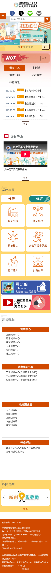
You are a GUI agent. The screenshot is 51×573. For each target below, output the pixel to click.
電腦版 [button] (25, 569)
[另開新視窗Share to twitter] (21, 13)
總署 (39, 199)
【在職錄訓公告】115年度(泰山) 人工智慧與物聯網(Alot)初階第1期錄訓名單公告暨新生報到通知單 (26, 110)
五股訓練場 (11, 410)
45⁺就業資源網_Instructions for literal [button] (27, 47)
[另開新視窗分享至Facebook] (12, 13)
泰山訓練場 (11, 414)
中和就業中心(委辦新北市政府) (21, 376)
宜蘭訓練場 (11, 421)
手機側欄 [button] (1, 14)
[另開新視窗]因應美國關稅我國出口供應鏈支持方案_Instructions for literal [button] (24, 47)
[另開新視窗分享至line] (30, 13)
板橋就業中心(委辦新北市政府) (21, 380)
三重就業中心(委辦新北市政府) (21, 372)
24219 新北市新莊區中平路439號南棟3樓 (21, 531)
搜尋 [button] (47, 19)
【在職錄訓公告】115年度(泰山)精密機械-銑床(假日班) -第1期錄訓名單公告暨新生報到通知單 (26, 97)
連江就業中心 (13, 353)
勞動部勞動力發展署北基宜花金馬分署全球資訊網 (25, 4)
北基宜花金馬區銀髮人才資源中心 (23, 448)
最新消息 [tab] (14, 67)
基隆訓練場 (11, 417)
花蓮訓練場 (11, 425)
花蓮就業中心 (13, 342)
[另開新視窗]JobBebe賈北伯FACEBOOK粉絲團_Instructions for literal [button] (29, 47)
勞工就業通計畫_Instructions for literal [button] (19, 47)
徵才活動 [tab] (14, 75)
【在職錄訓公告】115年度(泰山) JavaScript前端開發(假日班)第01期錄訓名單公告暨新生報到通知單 (26, 90)
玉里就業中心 (13, 346)
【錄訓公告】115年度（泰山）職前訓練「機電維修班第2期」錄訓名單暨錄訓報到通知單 (26, 103)
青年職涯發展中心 (15, 451)
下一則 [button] (47, 496)
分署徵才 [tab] (36, 75)
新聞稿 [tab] (36, 67)
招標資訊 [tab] (14, 82)
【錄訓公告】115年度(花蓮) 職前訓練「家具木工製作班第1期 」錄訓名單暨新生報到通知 (26, 116)
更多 (45, 47)
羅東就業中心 (13, 338)
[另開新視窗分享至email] (39, 13)
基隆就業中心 (13, 334)
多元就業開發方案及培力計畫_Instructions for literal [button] (32, 47)
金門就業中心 (13, 350)
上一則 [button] (3, 496)
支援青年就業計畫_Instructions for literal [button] (22, 47)
